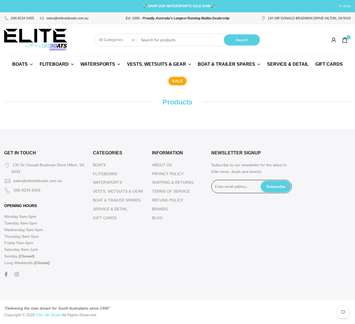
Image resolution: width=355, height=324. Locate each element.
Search (242, 40)
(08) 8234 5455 (22, 18)
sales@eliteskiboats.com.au (67, 18)
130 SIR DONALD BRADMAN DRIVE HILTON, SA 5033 (309, 18)
